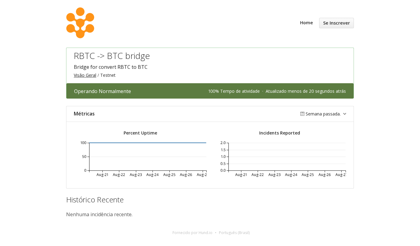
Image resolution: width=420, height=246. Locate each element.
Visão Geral (85, 75)
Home (306, 22)
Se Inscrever (336, 23)
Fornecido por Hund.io (192, 232)
